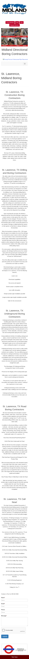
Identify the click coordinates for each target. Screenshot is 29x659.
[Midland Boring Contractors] (14, 649)
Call (17, 22)
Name (3, 597)
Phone (3, 609)
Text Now (14, 657)
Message (4, 615)
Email (3, 603)
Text (21, 22)
